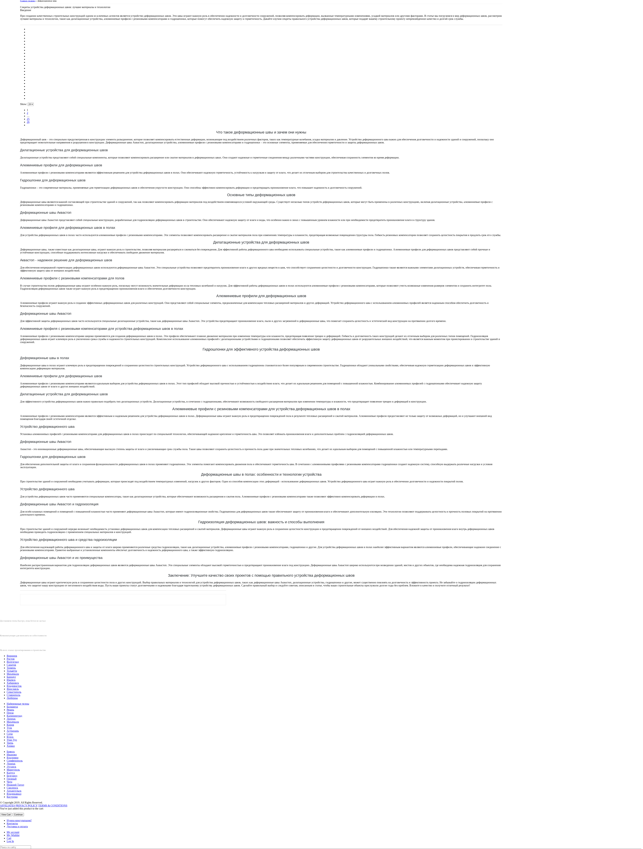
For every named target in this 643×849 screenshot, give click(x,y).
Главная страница (27, 1)
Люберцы (12, 698)
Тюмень (11, 667)
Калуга (11, 772)
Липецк (11, 718)
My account (13, 832)
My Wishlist (13, 835)
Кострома (12, 796)
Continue (18, 814)
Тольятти (12, 670)
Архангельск (14, 790)
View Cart (6, 814)
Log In (10, 841)
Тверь (10, 742)
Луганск (11, 766)
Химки (11, 745)
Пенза (10, 712)
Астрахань (13, 730)
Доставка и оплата (17, 826)
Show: (24, 104)
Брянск (11, 751)
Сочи (10, 733)
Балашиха (12, 706)
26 (28, 122)
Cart (9, 838)
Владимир (12, 757)
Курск (10, 736)
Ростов (11, 658)
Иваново (12, 754)
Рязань (10, 709)
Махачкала (13, 673)
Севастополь (14, 692)
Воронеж (12, 655)
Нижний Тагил (15, 784)
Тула (9, 727)
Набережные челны (18, 703)
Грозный (12, 778)
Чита (9, 781)
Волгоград (13, 661)
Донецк (11, 763)
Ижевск (11, 679)
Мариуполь (13, 769)
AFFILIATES (7, 805)
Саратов (11, 664)
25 (28, 119)
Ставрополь (13, 695)
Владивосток (14, 686)
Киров (10, 724)
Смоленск (12, 787)
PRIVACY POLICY (27, 805)
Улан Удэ (12, 739)
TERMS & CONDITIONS (52, 805)
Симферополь (15, 760)
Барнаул (11, 676)
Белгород (12, 775)
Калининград (14, 715)
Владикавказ (14, 793)
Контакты (12, 823)
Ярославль (13, 689)
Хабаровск (13, 683)
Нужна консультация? (19, 820)
